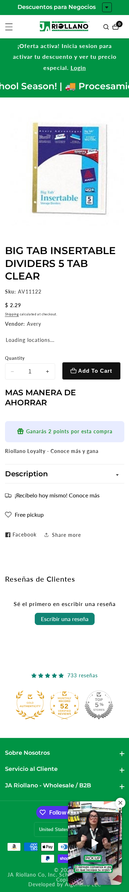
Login (78, 67)
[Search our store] (107, 27)
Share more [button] (66, 535)
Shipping (12, 314)
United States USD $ (62, 829)
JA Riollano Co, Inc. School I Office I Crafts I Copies (65, 877)
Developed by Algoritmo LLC (64, 884)
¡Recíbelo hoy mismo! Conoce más (57, 495)
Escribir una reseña (65, 618)
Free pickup (29, 514)
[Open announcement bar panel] (107, 7)
